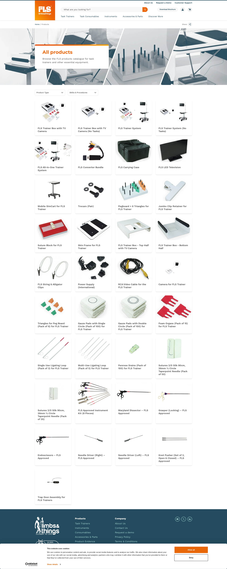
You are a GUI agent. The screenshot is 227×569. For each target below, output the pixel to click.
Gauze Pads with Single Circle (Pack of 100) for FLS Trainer (91, 326)
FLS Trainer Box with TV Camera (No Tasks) (92, 130)
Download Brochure (168, 9)
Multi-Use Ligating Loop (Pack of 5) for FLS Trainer (93, 367)
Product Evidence (85, 541)
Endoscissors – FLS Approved (49, 457)
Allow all (191, 550)
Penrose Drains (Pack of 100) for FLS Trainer (132, 367)
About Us (148, 3)
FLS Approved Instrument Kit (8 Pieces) (93, 412)
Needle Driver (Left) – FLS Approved (133, 457)
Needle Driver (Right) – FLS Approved (91, 457)
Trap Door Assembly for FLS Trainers (51, 499)
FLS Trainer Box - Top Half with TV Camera (133, 247)
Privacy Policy (122, 536)
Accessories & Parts (133, 16)
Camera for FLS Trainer (172, 284)
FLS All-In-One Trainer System (50, 169)
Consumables (83, 532)
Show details (52, 564)
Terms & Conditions (126, 541)
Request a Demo (163, 3)
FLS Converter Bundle (90, 167)
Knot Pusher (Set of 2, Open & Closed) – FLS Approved (171, 458)
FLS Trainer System (129, 128)
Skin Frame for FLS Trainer (89, 247)
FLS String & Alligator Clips (50, 286)
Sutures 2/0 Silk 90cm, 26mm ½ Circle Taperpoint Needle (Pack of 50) (173, 370)
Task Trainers (67, 16)
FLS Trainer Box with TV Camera (52, 130)
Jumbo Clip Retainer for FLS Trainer (173, 208)
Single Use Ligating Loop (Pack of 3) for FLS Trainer (53, 367)
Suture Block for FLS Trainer (50, 247)
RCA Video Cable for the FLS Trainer (132, 286)
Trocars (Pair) (86, 206)
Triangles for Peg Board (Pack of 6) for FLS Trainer (53, 325)
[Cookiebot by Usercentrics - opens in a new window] (31, 564)
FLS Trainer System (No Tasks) (172, 130)
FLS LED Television (170, 167)
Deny (191, 557)
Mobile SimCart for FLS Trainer (51, 208)
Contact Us (121, 528)
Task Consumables (89, 16)
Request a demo (124, 532)
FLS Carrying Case (128, 167)
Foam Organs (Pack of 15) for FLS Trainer (173, 325)
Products (45, 24)
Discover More (155, 16)
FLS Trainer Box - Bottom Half (173, 247)
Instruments (111, 16)
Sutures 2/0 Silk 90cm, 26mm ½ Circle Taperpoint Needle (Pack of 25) (52, 415)
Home (37, 24)
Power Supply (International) (86, 286)
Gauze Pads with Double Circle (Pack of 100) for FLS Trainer (132, 326)
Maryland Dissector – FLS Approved (133, 412)
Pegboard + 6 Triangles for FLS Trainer (133, 208)
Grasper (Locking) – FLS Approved (173, 412)
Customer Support (183, 3)
